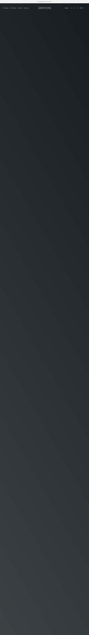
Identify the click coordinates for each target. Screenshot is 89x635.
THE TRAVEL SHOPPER (11, 629)
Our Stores (20, 8)
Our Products (13, 8)
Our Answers (6, 8)
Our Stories (26, 8)
